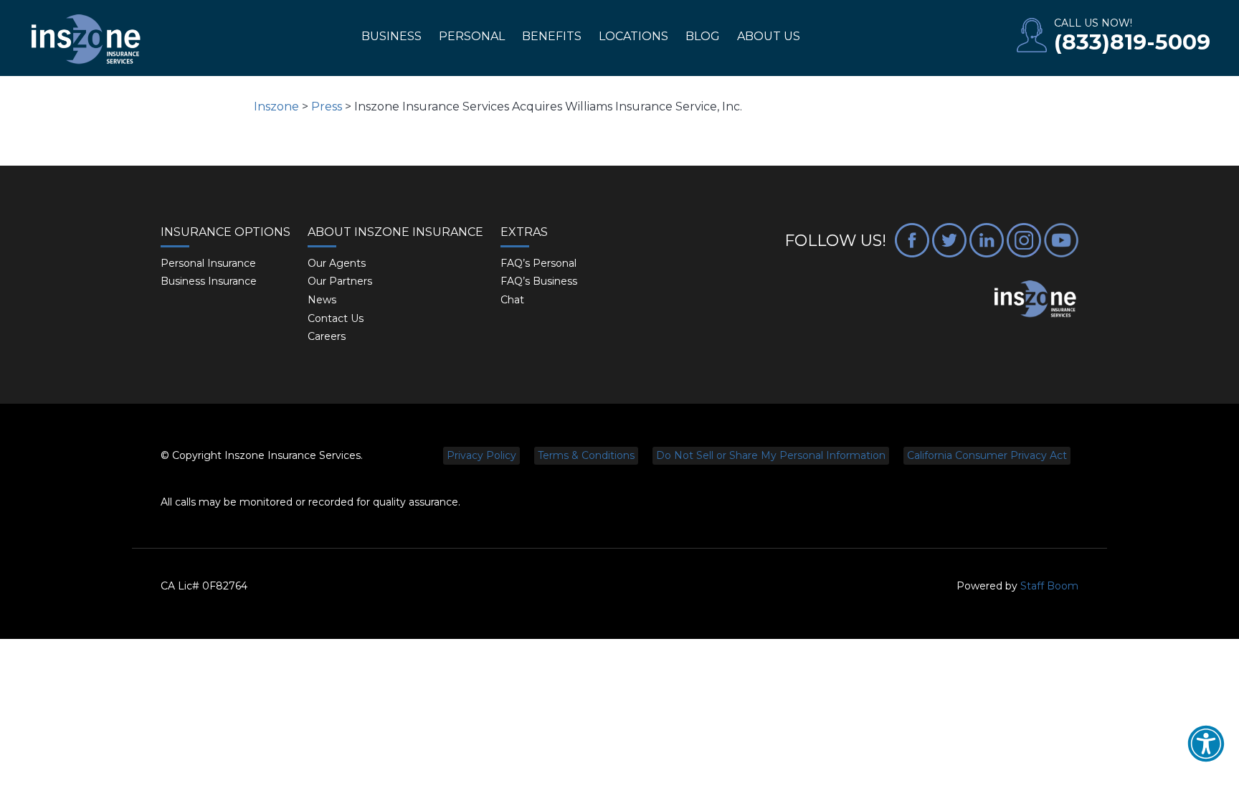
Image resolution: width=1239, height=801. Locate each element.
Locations (633, 36)
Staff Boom (1049, 585)
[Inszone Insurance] (86, 39)
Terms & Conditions (586, 455)
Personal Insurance (208, 263)
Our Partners (340, 281)
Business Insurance (209, 281)
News (322, 299)
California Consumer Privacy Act (987, 455)
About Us (768, 36)
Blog (702, 36)
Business (391, 36)
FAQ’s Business (538, 281)
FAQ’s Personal (538, 263)
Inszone (276, 106)
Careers (327, 336)
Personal (472, 36)
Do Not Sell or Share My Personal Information (771, 455)
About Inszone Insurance (395, 232)
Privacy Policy (481, 455)
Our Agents (337, 263)
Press (326, 106)
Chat (512, 299)
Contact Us (336, 318)
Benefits (551, 36)
